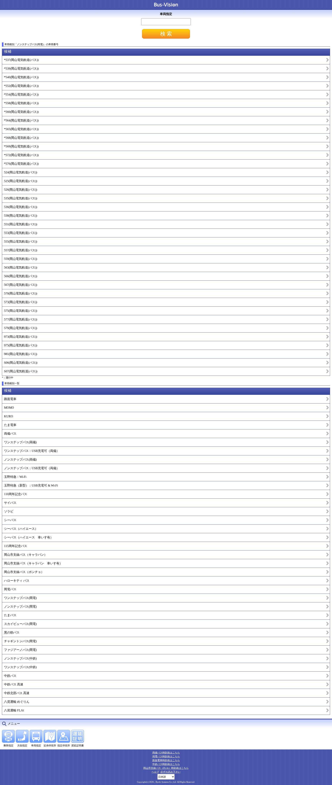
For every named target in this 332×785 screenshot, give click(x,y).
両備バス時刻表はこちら (166, 752)
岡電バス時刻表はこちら (166, 756)
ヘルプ (155, 771)
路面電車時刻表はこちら (166, 760)
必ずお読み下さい (170, 771)
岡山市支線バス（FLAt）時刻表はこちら (166, 768)
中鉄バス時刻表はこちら (166, 764)
